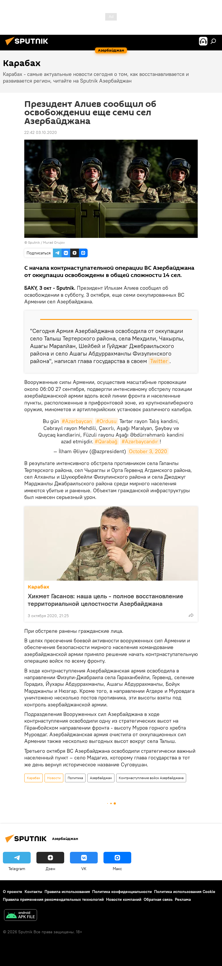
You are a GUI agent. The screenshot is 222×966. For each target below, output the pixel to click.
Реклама (183, 899)
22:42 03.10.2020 (40, 132)
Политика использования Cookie (184, 891)
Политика (75, 778)
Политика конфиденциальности (122, 891)
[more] (191, 615)
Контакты (33, 891)
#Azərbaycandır (140, 441)
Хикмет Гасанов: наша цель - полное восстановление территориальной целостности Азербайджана (105, 599)
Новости (54, 778)
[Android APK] (20, 915)
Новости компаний (123, 899)
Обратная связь (158, 899)
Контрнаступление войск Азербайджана (151, 778)
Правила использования (67, 891)
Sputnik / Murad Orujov (46, 242)
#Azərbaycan (77, 421)
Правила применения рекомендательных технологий (53, 899)
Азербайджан (101, 778)
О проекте (12, 891)
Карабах (38, 586)
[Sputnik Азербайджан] (28, 46)
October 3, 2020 (148, 451)
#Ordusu (106, 421)
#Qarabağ (106, 441)
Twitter (159, 360)
